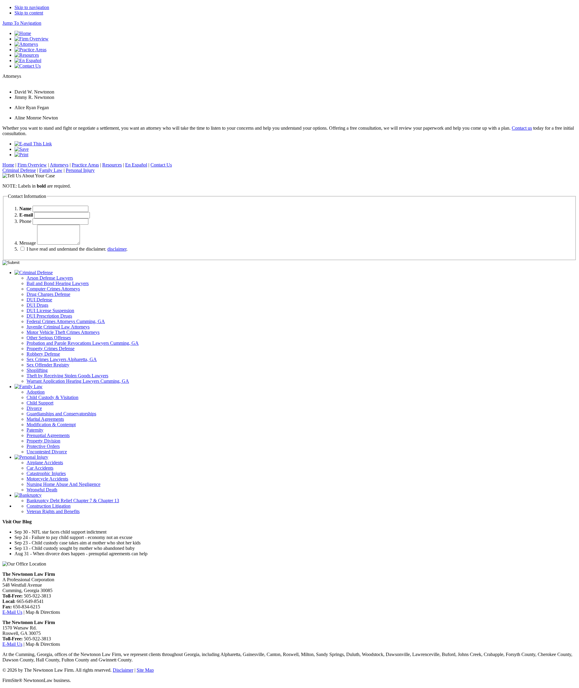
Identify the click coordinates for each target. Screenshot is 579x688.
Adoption (36, 392)
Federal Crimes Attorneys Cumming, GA (66, 321)
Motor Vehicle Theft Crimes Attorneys (63, 332)
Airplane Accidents (45, 462)
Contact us (522, 128)
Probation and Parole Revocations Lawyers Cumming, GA (83, 343)
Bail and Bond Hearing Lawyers (58, 283)
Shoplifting (37, 370)
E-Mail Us (12, 612)
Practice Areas (85, 164)
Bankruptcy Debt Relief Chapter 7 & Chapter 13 (73, 500)
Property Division (43, 440)
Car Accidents (40, 468)
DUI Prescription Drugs (49, 316)
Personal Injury (80, 170)
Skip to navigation (31, 7)
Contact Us (161, 164)
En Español (136, 164)
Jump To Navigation (21, 23)
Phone (25, 221)
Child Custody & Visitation (52, 397)
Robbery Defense (43, 354)
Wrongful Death (42, 489)
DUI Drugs (37, 305)
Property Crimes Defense (50, 348)
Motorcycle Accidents (47, 478)
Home (8, 164)
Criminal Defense (19, 170)
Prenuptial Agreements (48, 435)
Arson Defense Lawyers (50, 278)
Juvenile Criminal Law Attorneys (58, 326)
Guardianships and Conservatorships (61, 413)
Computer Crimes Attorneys (53, 288)
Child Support (40, 402)
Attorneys (59, 164)
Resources (112, 164)
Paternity (35, 430)
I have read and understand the (65, 249)
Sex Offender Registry (48, 364)
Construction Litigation (49, 506)
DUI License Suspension (50, 310)
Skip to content (28, 12)
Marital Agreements (45, 419)
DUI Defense (39, 299)
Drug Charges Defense (48, 294)
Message (27, 243)
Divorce (34, 408)
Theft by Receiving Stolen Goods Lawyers (67, 375)
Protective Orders (43, 446)
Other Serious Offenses (49, 337)
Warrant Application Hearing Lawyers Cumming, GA (78, 381)
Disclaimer (123, 670)
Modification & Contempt (51, 424)
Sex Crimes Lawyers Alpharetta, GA (62, 359)
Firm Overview (32, 164)
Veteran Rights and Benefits (53, 511)
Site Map (145, 670)
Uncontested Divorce (47, 451)
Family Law (50, 170)
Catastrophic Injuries (46, 473)
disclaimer (116, 249)
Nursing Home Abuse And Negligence (63, 484)
